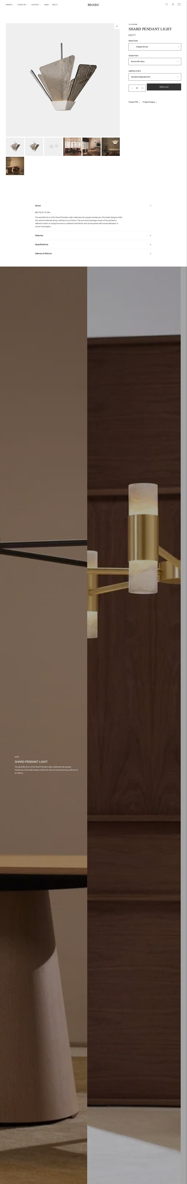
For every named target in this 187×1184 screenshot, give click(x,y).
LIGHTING (35, 4)
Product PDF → (135, 102)
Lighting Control (135, 71)
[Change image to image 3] (53, 147)
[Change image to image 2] (34, 147)
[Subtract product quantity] (132, 88)
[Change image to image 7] (15, 166)
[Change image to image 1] (15, 147)
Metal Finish (133, 41)
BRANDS (9, 4)
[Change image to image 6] (111, 147)
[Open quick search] (167, 4)
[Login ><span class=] (173, 4)
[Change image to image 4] (72, 147)
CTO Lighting (133, 24)
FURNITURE (21, 4)
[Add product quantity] (142, 88)
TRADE (46, 4)
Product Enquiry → (150, 102)
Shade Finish (133, 56)
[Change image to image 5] (91, 147)
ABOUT (55, 4)
